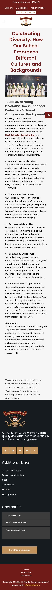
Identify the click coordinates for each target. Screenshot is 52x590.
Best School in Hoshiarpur (19, 383)
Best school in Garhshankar (27, 380)
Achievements (38, 7)
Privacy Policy (9, 494)
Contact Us (8, 484)
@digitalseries (32, 585)
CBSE (4, 479)
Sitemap (6, 489)
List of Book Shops (11, 470)
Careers (8, 7)
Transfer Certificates (13, 475)
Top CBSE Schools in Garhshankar (23, 329)
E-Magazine (22, 7)
